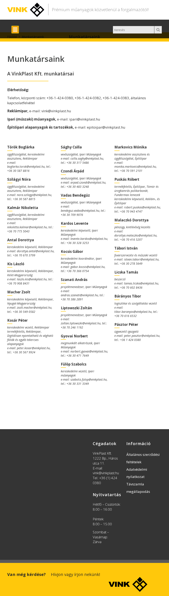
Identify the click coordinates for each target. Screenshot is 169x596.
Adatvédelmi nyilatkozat (136, 473)
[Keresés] (158, 29)
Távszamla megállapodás (138, 488)
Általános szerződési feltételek (143, 458)
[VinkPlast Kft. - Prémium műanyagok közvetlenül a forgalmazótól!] (25, 8)
